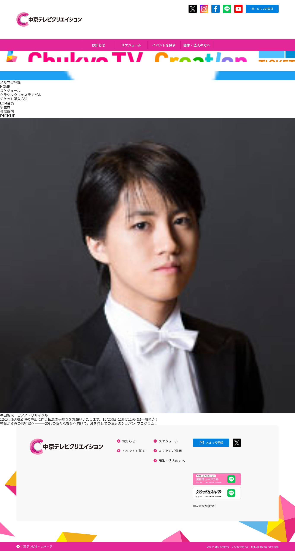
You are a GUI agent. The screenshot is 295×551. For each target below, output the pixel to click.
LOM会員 (7, 103)
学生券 (5, 107)
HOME (5, 86)
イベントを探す (164, 45)
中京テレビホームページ (36, 546)
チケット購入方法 (14, 98)
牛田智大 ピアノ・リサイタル (24, 415)
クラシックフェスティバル (20, 94)
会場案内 (7, 111)
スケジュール (131, 45)
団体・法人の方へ (196, 45)
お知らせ (98, 45)
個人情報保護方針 (204, 506)
